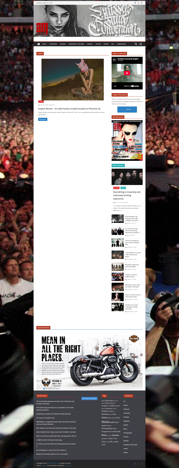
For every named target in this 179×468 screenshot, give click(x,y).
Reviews (63, 44)
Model (111, 422)
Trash (107, 442)
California (112, 403)
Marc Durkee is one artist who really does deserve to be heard (56, 428)
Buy (113, 44)
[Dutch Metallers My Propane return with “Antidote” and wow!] (118, 219)
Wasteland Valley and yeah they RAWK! (132, 266)
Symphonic (105, 438)
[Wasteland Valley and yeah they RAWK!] (118, 267)
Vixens (104, 444)
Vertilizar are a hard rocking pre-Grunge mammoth (131, 307)
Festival (114, 408)
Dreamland (108, 408)
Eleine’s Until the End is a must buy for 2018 (133, 296)
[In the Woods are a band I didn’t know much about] (118, 256)
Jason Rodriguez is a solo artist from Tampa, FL (51, 450)
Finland (104, 411)
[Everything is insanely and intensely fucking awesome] (127, 177)
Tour (104, 441)
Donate (128, 109)
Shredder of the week (76, 44)
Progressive (106, 431)
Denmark (117, 406)
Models (90, 44)
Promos (126, 437)
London (113, 418)
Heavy (104, 417)
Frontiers (111, 411)
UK (110, 441)
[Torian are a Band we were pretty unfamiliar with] (118, 243)
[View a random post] (140, 44)
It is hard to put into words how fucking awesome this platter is (132, 230)
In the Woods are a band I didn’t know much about (133, 254)
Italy (109, 418)
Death (112, 406)
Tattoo (98, 44)
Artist (116, 400)
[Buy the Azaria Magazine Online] (127, 121)
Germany (105, 414)
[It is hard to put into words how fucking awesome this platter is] (118, 232)
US (113, 442)
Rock (104, 435)
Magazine (127, 421)
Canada (104, 406)
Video (116, 442)
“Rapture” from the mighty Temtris (131, 276)
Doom (103, 408)
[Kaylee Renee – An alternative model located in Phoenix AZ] (72, 79)
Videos (126, 452)
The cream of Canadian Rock (45, 418)
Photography (107, 428)
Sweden (115, 435)
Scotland (109, 435)
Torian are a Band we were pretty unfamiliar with (132, 242)
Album (103, 401)
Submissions (121, 44)
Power (115, 428)
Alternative (109, 401)
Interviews (53, 44)
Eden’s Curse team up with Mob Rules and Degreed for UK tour (56, 436)
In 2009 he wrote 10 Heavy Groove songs (49, 440)
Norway (109, 425)
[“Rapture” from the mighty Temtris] (118, 277)
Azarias (53, 105)
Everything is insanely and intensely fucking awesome (127, 195)
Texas (115, 438)
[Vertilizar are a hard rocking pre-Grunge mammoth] (118, 308)
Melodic (117, 418)
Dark (108, 406)
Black (107, 403)
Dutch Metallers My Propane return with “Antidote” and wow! (131, 218)
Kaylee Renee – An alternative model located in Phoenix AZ (69, 108)
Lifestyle (126, 417)
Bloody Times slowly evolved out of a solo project (52, 454)
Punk (111, 431)
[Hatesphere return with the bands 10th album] (118, 287)
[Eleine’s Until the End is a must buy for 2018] (118, 297)
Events (106, 44)
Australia (104, 403)
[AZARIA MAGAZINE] (89, 6)
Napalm (104, 425)
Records (117, 431)
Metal (105, 422)
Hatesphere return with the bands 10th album (132, 286)
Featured (116, 188)
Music (44, 44)
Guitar (110, 414)
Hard (114, 414)
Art (114, 400)
